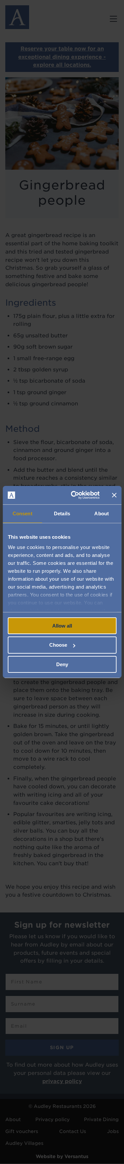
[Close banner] (114, 495)
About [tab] (101, 513)
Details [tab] (62, 513)
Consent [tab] (22, 513)
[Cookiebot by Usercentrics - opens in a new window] (74, 495)
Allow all (62, 625)
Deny (62, 664)
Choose (58, 645)
